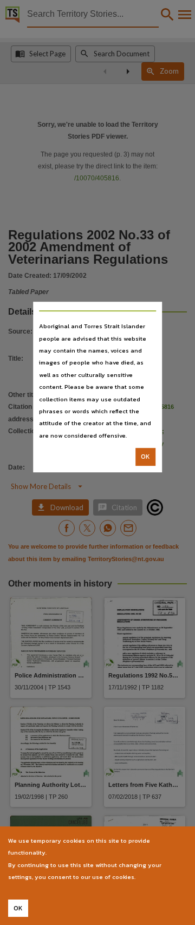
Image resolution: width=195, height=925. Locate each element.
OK (145, 456)
